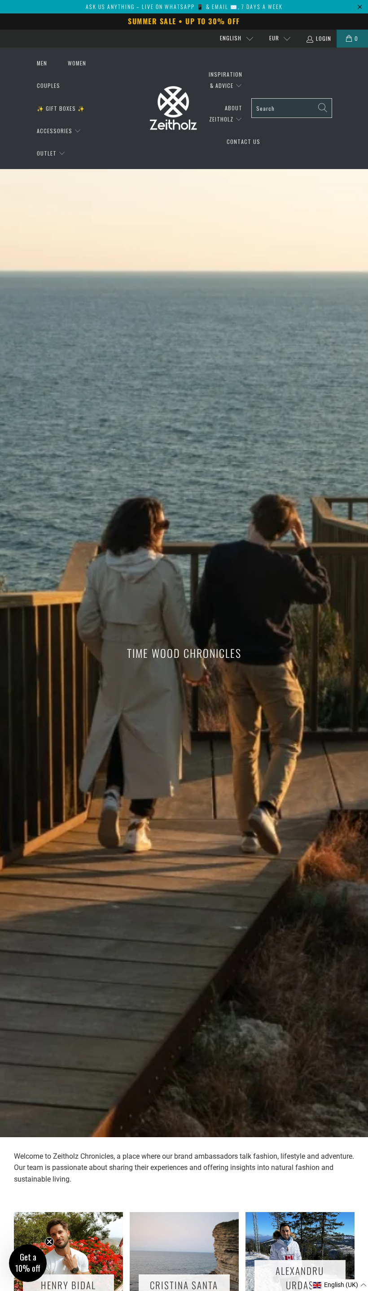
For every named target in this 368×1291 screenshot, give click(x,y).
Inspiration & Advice (225, 80)
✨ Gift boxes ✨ (61, 108)
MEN (42, 63)
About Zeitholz (225, 113)
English (230, 38)
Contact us (243, 141)
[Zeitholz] (173, 108)
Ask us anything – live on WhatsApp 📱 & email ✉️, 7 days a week (184, 6)
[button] (340, 1285)
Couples (48, 85)
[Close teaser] (49, 1241)
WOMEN (77, 63)
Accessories (55, 131)
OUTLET (47, 153)
